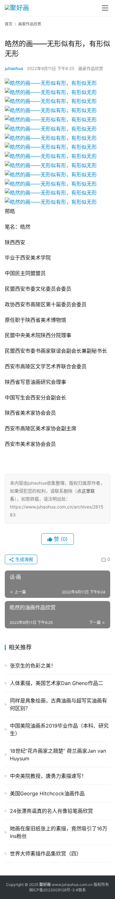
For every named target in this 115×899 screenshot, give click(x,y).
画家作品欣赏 (90, 68)
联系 (82, 890)
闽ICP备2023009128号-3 (52, 890)
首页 (8, 24)
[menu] (105, 8)
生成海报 (23, 559)
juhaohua (14, 68)
